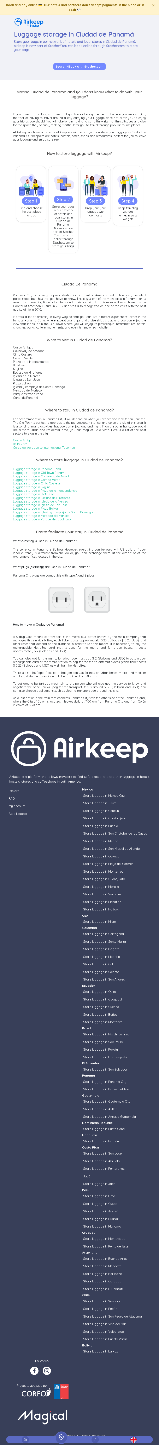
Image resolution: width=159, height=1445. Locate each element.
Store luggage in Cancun (101, 811)
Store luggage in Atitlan (100, 1109)
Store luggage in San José (102, 1153)
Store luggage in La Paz (100, 1351)
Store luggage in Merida (100, 841)
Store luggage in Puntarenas (104, 1169)
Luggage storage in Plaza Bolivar (36, 508)
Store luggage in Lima (99, 1196)
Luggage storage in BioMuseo (33, 494)
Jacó (86, 1176)
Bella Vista (20, 444)
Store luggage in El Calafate (103, 1289)
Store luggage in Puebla (100, 826)
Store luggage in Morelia (101, 887)
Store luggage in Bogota (101, 949)
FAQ (12, 798)
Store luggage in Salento (101, 972)
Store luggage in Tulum (99, 803)
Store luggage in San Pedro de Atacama (112, 1316)
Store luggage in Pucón (100, 1309)
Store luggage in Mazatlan (102, 902)
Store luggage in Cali (98, 964)
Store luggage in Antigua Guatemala (109, 1117)
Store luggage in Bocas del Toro (106, 1089)
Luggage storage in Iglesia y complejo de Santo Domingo (53, 512)
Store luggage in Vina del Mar (104, 1324)
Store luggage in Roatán (101, 1141)
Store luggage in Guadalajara (104, 818)
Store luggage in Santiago (102, 1301)
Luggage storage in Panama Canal (37, 469)
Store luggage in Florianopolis (105, 1057)
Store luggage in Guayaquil (102, 999)
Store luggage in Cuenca (101, 1007)
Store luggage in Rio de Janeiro (106, 1034)
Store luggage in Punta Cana (104, 1129)
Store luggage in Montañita (103, 1022)
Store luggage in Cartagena (103, 934)
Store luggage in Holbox (100, 909)
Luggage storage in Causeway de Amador (42, 476)
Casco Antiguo (23, 440)
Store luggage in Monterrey (103, 871)
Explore (14, 791)
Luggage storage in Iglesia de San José (40, 505)
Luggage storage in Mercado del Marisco (41, 516)
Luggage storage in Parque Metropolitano (42, 519)
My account (17, 806)
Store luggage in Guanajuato (104, 879)
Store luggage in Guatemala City (106, 1101)
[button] (133, 1439)
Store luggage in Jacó (99, 1184)
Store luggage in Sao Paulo (103, 1042)
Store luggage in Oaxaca (101, 856)
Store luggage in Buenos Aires (105, 1259)
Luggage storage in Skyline (32, 487)
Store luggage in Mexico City (104, 796)
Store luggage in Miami (100, 922)
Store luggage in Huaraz (100, 1219)
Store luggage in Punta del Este (106, 1246)
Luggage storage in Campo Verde (36, 480)
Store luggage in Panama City (104, 1082)
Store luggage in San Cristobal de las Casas (115, 833)
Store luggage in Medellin (101, 957)
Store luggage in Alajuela (101, 1161)
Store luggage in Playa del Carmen (108, 864)
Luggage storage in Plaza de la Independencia (45, 491)
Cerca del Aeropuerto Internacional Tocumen (44, 448)
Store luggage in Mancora (102, 1226)
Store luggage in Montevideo (104, 1239)
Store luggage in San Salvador (105, 1069)
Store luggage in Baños (100, 1014)
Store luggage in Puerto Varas (105, 1339)
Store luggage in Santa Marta (104, 942)
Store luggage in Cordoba (102, 1281)
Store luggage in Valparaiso (103, 1332)
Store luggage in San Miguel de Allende (111, 849)
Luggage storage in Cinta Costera (36, 483)
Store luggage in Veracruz (102, 894)
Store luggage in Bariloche (102, 1274)
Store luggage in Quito (99, 992)
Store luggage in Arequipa (102, 1211)
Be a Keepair (18, 814)
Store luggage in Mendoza (102, 1266)
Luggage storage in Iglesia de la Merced (40, 501)
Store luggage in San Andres (104, 979)
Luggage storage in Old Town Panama (39, 473)
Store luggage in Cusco (100, 1204)
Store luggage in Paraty (100, 1049)
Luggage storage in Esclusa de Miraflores (41, 498)
